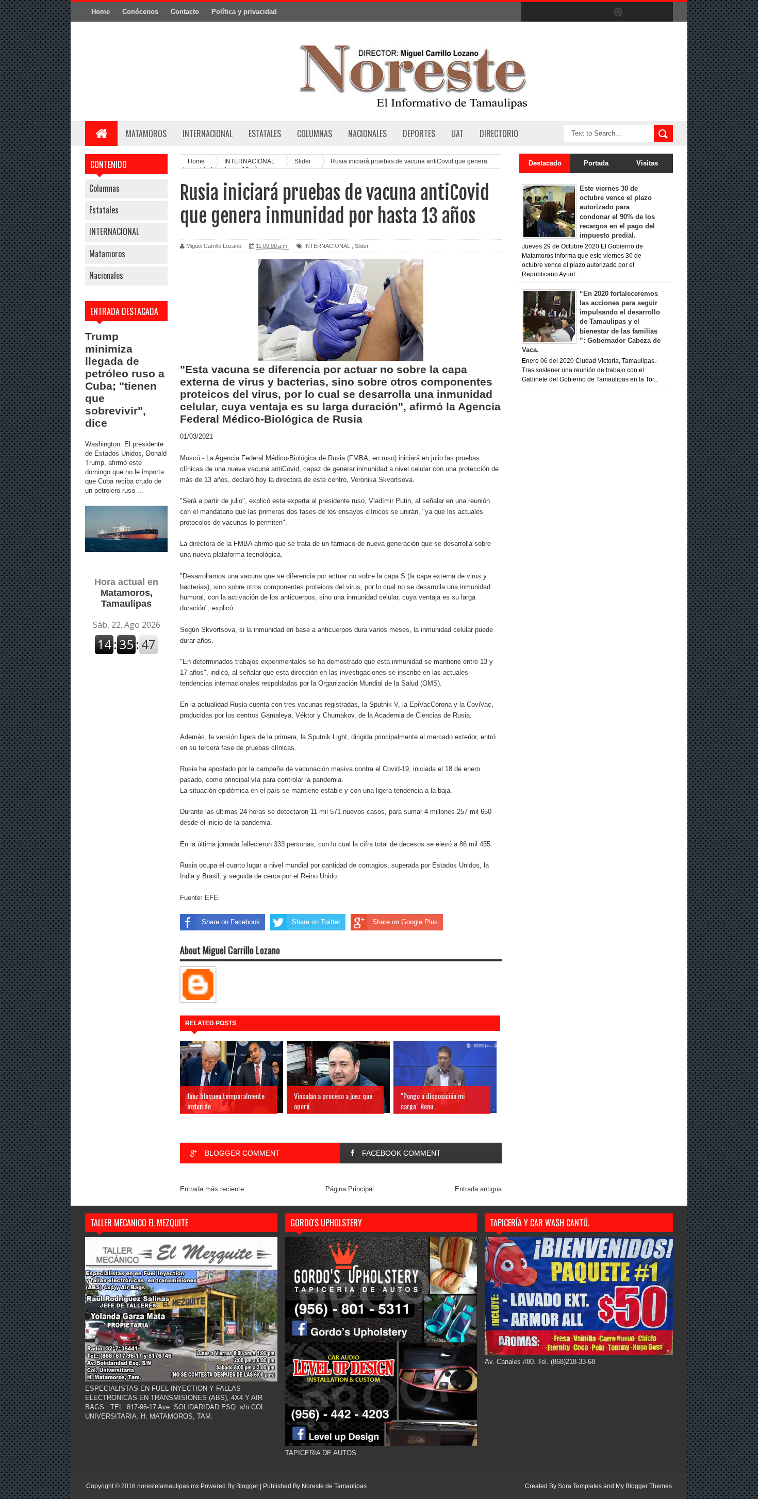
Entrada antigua (478, 1189)
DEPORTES (419, 133)
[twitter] (553, 12)
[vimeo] (575, 12)
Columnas (104, 188)
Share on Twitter (316, 922)
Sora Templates (580, 1486)
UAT (457, 133)
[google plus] (661, 12)
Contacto (185, 11)
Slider (362, 246)
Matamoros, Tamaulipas (126, 593)
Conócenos (140, 11)
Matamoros (146, 133)
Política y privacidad (244, 11)
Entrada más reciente (212, 1189)
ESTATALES (265, 133)
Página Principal (349, 1189)
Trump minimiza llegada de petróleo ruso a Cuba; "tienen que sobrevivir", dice (124, 379)
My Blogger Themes (644, 1486)
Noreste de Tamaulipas (334, 1486)
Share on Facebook (231, 922)
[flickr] (596, 12)
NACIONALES (367, 133)
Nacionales (106, 275)
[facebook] (531, 12)
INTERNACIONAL (208, 133)
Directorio (499, 133)
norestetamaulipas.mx (169, 1486)
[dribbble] (618, 12)
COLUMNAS (314, 133)
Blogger (247, 1486)
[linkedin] (640, 12)
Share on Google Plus (405, 922)
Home (100, 11)
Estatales (104, 210)
